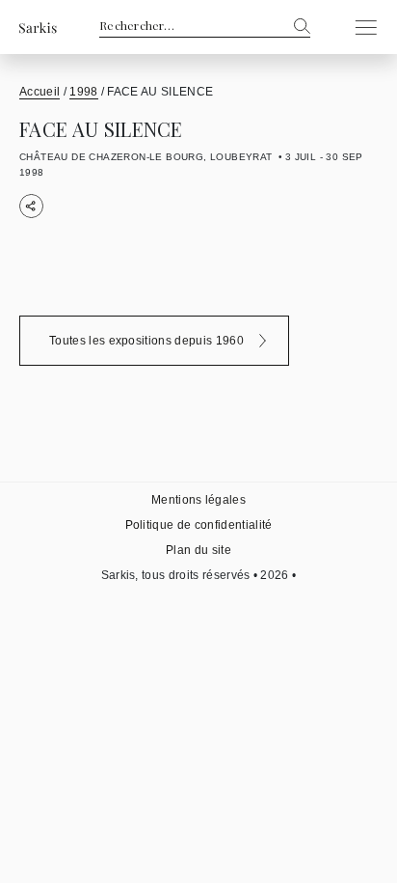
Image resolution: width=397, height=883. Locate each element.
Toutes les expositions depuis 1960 (146, 340)
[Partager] (31, 206)
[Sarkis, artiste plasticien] (38, 27)
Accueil (39, 91)
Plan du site (198, 550)
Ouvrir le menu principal (360, 27)
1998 (83, 91)
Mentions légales (198, 500)
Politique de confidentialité (199, 525)
